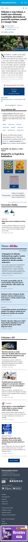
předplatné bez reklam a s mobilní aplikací (11, 99)
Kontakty (4, 494)
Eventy (3, 521)
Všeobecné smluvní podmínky (8, 514)
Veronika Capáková (9, 26)
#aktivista (19, 124)
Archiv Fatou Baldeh (21, 49)
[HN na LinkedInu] (17, 481)
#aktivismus (11, 124)
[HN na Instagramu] (15, 481)
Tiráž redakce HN (6, 496)
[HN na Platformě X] (10, 481)
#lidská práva (20, 130)
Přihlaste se (20, 105)
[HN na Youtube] (21, 481)
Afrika (13, 246)
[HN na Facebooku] (12, 481)
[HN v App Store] (17, 488)
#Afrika (4, 124)
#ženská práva (11, 130)
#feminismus (6, 127)
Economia (4, 499)
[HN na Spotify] (19, 481)
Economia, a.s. (11, 472)
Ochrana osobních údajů (7, 507)
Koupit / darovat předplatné (8, 519)
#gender (13, 127)
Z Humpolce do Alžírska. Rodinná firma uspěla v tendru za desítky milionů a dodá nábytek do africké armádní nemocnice (13, 258)
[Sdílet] (23, 8)
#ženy (4, 130)
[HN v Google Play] (7, 488)
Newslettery (4, 523)
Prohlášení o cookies (6, 510)
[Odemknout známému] (26, 8)
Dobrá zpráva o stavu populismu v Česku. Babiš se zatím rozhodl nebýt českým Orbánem (13, 408)
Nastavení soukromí (6, 512)
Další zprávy (14, 460)
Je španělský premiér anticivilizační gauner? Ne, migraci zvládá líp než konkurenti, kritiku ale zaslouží (14, 311)
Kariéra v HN (5, 501)
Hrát (8, 171)
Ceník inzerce (5, 503)
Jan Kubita (8, 403)
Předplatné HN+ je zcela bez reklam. (19, 202)
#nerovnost (20, 127)
